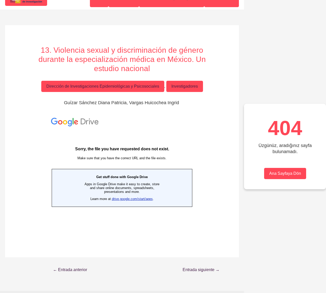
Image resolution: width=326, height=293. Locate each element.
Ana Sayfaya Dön (285, 173)
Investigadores (184, 86)
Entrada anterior (70, 270)
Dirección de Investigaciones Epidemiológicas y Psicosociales (102, 86)
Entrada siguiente (201, 270)
